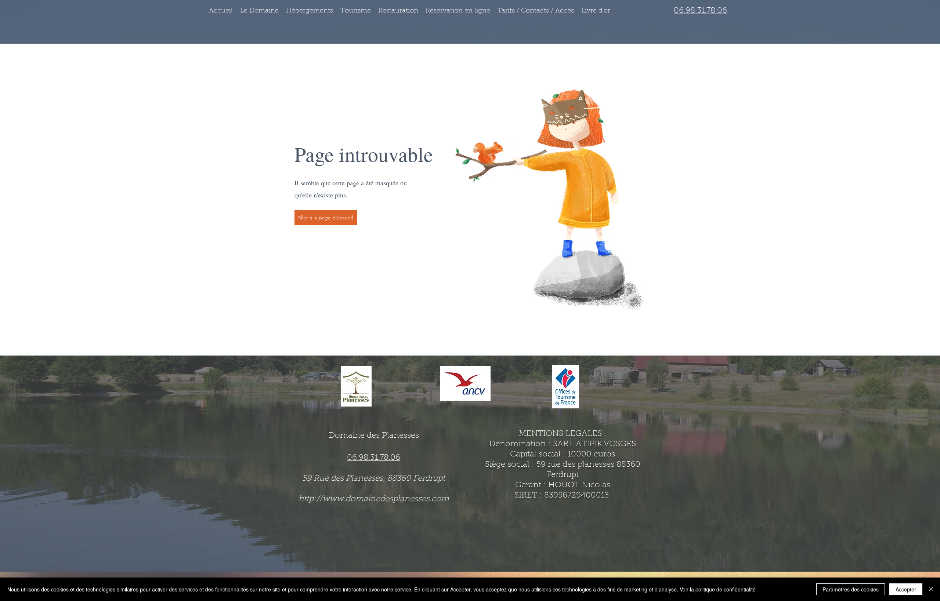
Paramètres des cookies (850, 589)
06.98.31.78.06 (700, 11)
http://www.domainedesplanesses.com (374, 499)
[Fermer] (931, 589)
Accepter (906, 589)
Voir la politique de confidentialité (718, 589)
